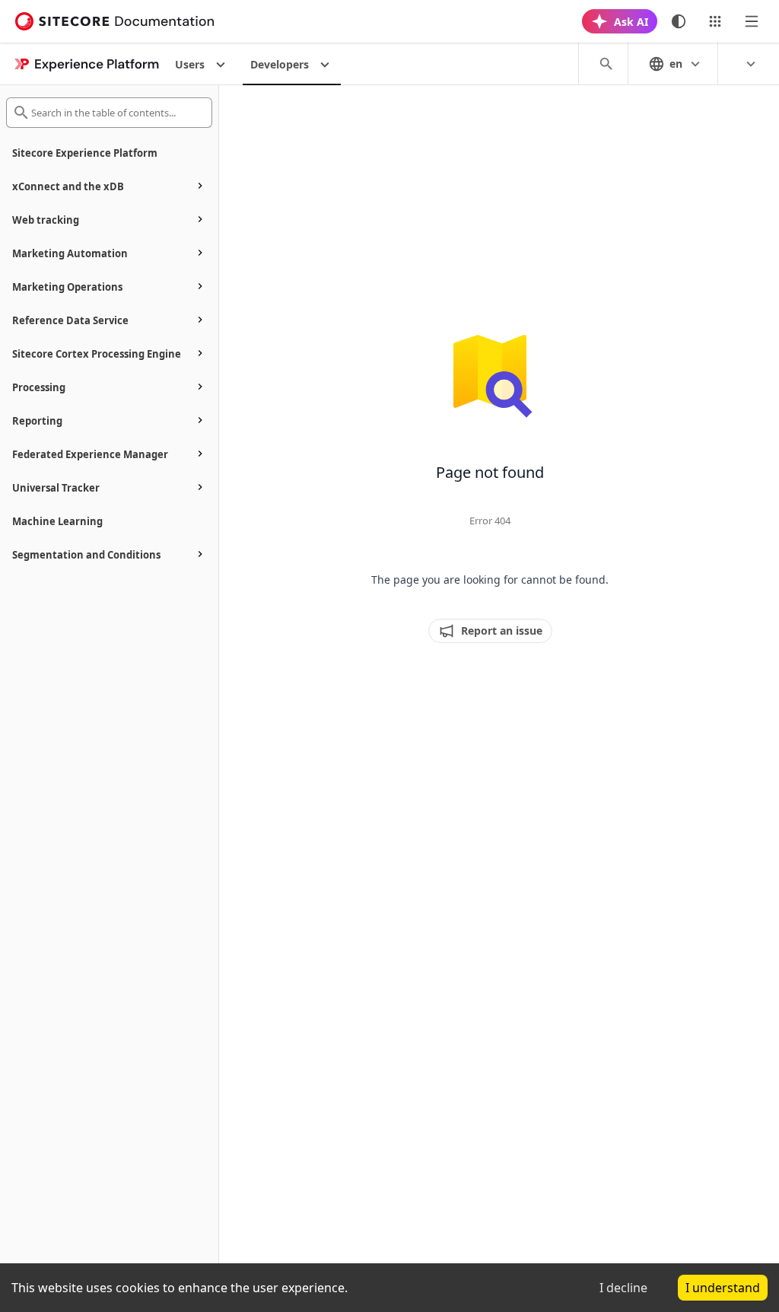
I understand (722, 1287)
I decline (623, 1287)
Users (190, 64)
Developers (279, 64)
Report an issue (501, 630)
